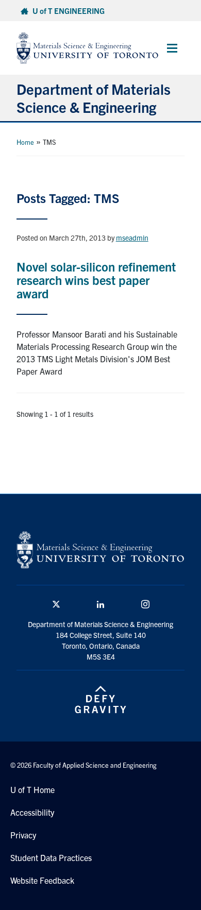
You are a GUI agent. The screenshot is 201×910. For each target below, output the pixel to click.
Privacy (23, 835)
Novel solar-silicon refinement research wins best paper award (96, 280)
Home (25, 142)
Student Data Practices (51, 857)
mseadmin (132, 237)
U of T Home (32, 789)
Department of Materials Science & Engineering (93, 97)
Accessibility (32, 812)
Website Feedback (42, 880)
